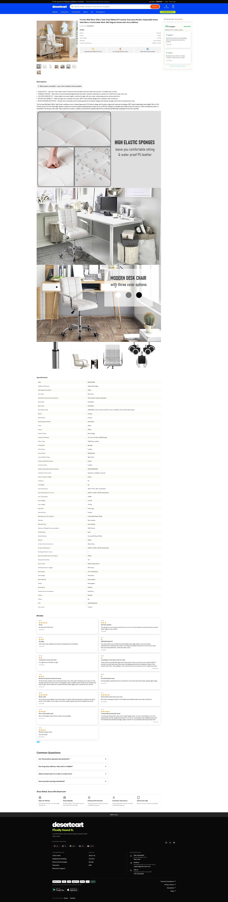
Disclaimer (171, 888)
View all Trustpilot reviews (177, 66)
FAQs (173, 891)
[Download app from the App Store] (72, 890)
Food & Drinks (76, 12)
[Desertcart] (59, 6)
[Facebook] (174, 842)
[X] (170, 842)
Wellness (55, 12)
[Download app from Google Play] (58, 890)
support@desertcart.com (142, 866)
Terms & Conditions (168, 881)
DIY (92, 12)
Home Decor (64, 12)
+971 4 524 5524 (139, 874)
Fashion (85, 12)
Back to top (114, 814)
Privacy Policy (170, 885)
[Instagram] (166, 842)
